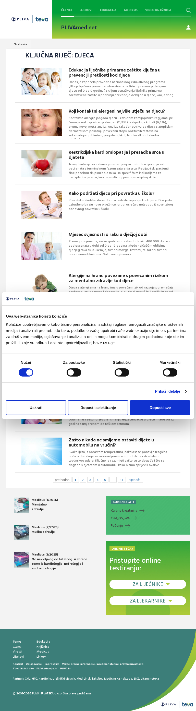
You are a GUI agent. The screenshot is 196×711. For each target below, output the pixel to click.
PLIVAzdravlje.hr (46, 668)
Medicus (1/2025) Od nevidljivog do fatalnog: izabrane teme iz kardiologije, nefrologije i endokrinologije (59, 561)
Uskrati (36, 407)
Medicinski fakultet (90, 678)
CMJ (27, 678)
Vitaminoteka (150, 678)
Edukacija (108, 10)
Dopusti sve (160, 407)
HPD (34, 678)
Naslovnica (21, 44)
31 (121, 480)
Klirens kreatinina (124, 510)
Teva (16, 668)
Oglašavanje (34, 664)
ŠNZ (136, 678)
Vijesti (17, 651)
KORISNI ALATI (123, 502)
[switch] (74, 372)
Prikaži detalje (167, 391)
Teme (17, 642)
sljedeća (135, 480)
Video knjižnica (158, 10)
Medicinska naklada (118, 678)
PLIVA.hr (65, 668)
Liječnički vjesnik (64, 678)
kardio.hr (45, 678)
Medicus (131, 10)
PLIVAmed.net (79, 27)
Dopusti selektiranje (98, 407)
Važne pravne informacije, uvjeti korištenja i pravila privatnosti (102, 664)
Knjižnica (42, 647)
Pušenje (117, 525)
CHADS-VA (120, 518)
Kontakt (18, 664)
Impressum (52, 664)
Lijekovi (86, 10)
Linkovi (41, 657)
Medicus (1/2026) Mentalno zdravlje (45, 504)
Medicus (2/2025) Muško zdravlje (45, 529)
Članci (66, 10)
